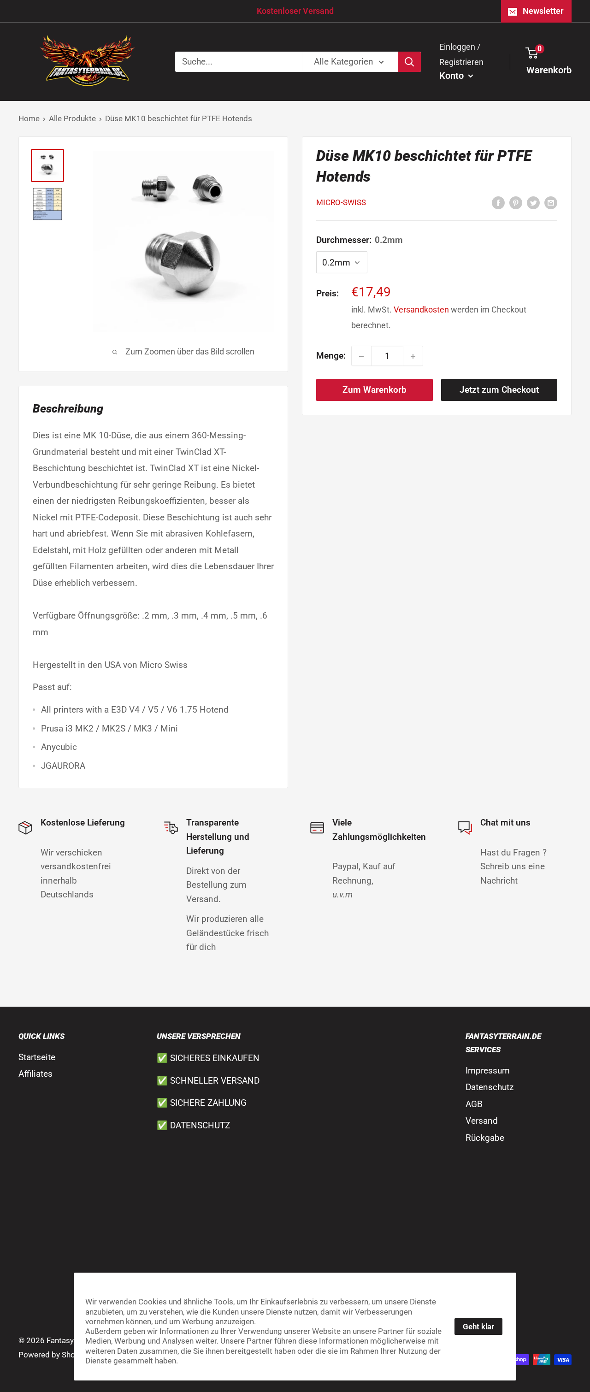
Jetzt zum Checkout (499, 390)
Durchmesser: (359, 240)
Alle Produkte (72, 118)
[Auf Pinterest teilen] (515, 202)
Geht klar (478, 1326)
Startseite (36, 1057)
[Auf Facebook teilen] (498, 202)
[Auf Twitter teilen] (533, 202)
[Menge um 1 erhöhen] (413, 356)
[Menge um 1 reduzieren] (361, 356)
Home (29, 118)
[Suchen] (409, 62)
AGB (474, 1104)
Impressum (488, 1070)
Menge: (331, 356)
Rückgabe (485, 1137)
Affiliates (35, 1073)
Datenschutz (489, 1087)
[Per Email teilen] (550, 202)
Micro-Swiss (341, 202)
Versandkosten (421, 310)
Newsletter (543, 11)
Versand (482, 1120)
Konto (452, 75)
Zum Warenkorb (374, 390)
